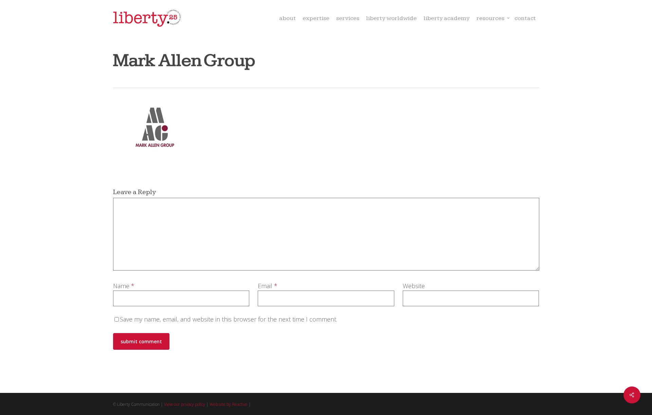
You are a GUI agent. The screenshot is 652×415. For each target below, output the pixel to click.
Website (414, 286)
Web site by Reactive (229, 404)
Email (267, 286)
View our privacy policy (184, 404)
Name (123, 286)
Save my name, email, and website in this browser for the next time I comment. (228, 319)
